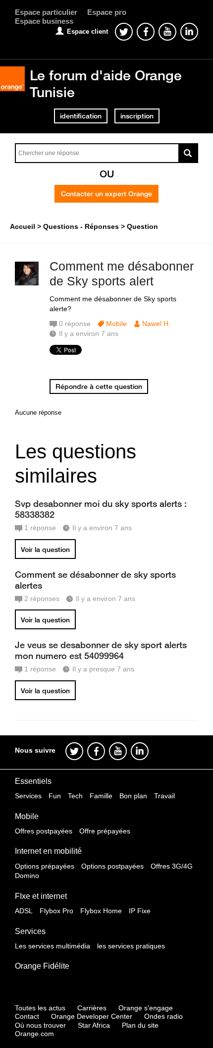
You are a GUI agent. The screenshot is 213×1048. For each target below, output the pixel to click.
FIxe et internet (41, 896)
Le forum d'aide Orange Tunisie (106, 83)
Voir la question (45, 549)
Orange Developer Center (91, 1016)
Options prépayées (44, 866)
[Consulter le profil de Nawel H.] (27, 283)
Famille (101, 796)
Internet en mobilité (48, 851)
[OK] (188, 153)
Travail (164, 796)
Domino (27, 876)
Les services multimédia (52, 946)
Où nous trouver (40, 1025)
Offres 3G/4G (172, 866)
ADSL (24, 911)
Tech (75, 796)
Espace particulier (46, 12)
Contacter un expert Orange (106, 193)
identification (81, 115)
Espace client (87, 31)
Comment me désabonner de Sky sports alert (122, 273)
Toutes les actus (40, 1008)
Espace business (44, 21)
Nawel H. (156, 324)
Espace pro (106, 12)
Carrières (91, 1008)
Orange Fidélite (42, 966)
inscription (137, 115)
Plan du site (140, 1025)
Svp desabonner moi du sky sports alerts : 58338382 (101, 509)
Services (28, 796)
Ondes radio (163, 1016)
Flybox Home (101, 911)
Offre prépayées (104, 831)
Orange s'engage (145, 1008)
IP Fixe (140, 911)
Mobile (116, 324)
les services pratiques (131, 946)
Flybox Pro (56, 911)
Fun (55, 796)
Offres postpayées (43, 831)
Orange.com (34, 1034)
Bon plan (133, 796)
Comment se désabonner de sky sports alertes (95, 580)
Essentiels (33, 781)
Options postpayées (112, 866)
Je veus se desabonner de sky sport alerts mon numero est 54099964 (101, 650)
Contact (27, 1016)
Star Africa (94, 1025)
